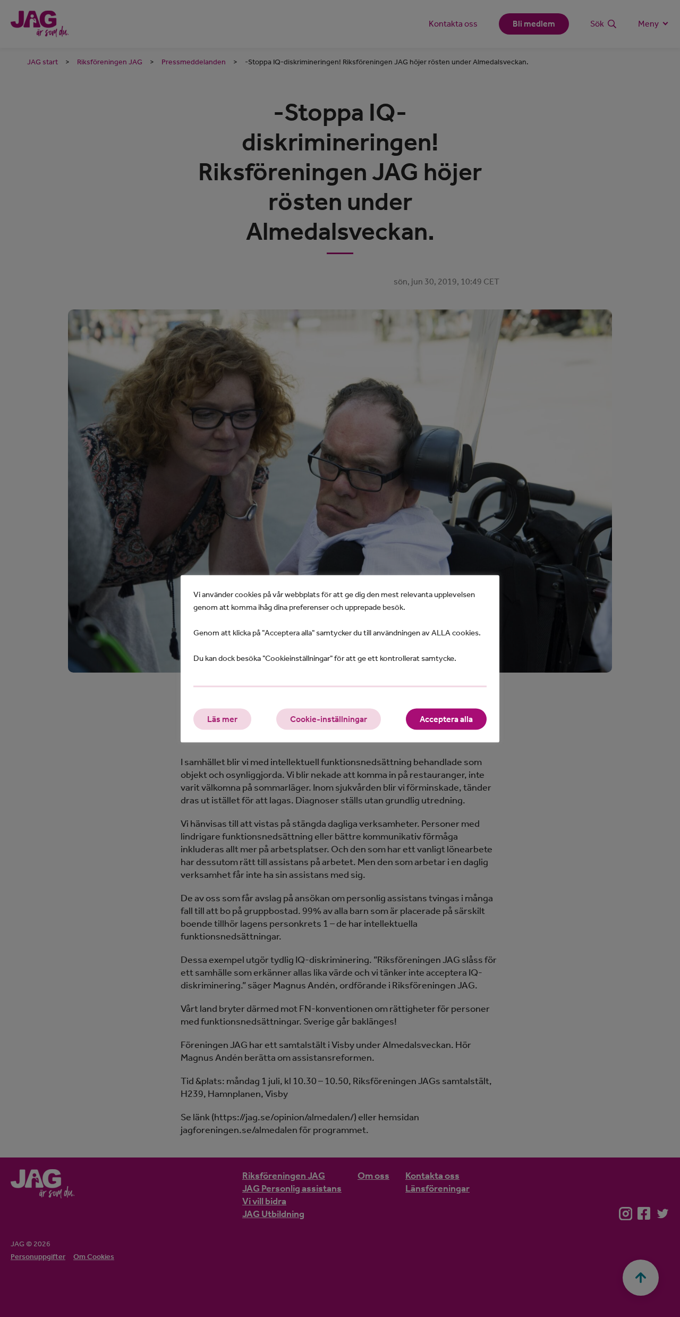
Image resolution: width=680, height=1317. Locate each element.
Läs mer (222, 719)
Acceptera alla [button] (446, 719)
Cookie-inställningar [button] (328, 719)
